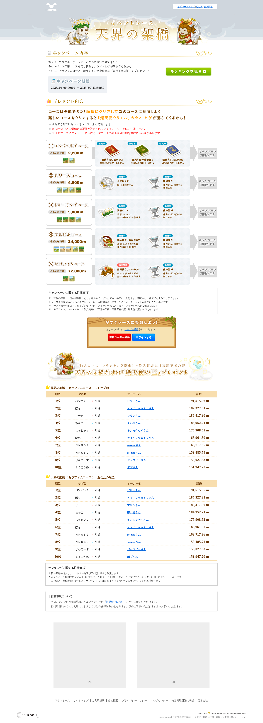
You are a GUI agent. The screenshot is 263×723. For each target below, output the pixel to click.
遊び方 (199, 6)
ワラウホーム (62, 700)
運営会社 (203, 700)
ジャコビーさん (136, 459)
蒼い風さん (134, 422)
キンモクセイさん (138, 430)
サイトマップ (80, 700)
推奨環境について (116, 601)
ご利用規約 (98, 700)
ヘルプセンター (159, 700)
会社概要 (113, 700)
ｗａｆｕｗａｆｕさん (140, 408)
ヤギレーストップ (186, 6)
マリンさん (134, 415)
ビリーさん (134, 400)
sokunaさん (134, 445)
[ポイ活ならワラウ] (51, 9)
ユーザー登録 (131, 329)
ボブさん (132, 467)
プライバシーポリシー (134, 700)
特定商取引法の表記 (183, 700)
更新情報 (208, 6)
